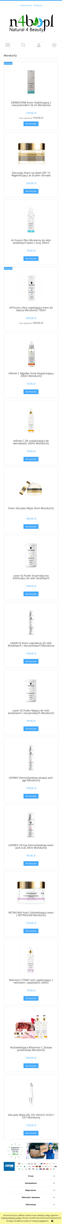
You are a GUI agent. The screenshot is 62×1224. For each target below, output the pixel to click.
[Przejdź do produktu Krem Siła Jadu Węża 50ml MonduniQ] (31, 488)
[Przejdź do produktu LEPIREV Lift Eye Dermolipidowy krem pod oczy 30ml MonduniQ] (31, 825)
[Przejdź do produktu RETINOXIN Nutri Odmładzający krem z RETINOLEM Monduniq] (31, 892)
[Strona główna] (31, 22)
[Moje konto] (39, 45)
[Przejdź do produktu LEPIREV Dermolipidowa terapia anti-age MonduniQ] (31, 758)
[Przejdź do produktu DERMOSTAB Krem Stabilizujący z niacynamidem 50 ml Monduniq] (31, 82)
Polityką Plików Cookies (11, 1218)
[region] (31, 1151)
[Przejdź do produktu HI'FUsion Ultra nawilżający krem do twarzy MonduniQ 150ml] (31, 287)
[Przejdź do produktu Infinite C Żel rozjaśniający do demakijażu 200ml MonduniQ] (31, 421)
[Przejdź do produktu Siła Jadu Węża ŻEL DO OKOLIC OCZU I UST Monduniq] (31, 1095)
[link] (31, 1151)
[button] (8, 45)
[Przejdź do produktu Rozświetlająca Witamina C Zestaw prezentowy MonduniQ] (31, 1027)
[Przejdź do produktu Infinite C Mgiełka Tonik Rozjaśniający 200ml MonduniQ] (31, 353)
